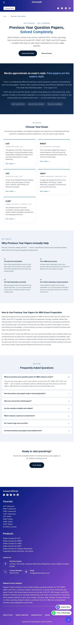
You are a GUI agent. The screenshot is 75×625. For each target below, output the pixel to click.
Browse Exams (47, 53)
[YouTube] (66, 8)
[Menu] (4, 2)
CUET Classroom (9, 514)
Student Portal (9, 8)
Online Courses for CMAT (12, 543)
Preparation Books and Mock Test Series (18, 551)
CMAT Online (8, 522)
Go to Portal (37, 465)
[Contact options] (69, 620)
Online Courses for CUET (12, 546)
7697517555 (14, 573)
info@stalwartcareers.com (40, 573)
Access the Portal (28, 53)
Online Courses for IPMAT (12, 541)
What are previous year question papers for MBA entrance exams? (28, 377)
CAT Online (7, 516)
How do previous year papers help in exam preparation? (25, 393)
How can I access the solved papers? (18, 401)
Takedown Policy (36, 615)
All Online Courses (10, 527)
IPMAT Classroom (9, 509)
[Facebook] (70, 8)
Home (4, 16)
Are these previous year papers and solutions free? (23, 430)
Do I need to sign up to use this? (16, 423)
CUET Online (7, 524)
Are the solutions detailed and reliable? (18, 408)
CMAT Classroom (9, 511)
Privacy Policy (8, 615)
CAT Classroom (9, 506)
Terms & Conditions (21, 615)
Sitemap (47, 615)
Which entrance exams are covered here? (19, 416)
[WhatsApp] (58, 8)
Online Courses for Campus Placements (17, 549)
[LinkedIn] (18, 495)
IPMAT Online (8, 519)
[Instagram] (62, 8)
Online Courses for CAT (11, 538)
